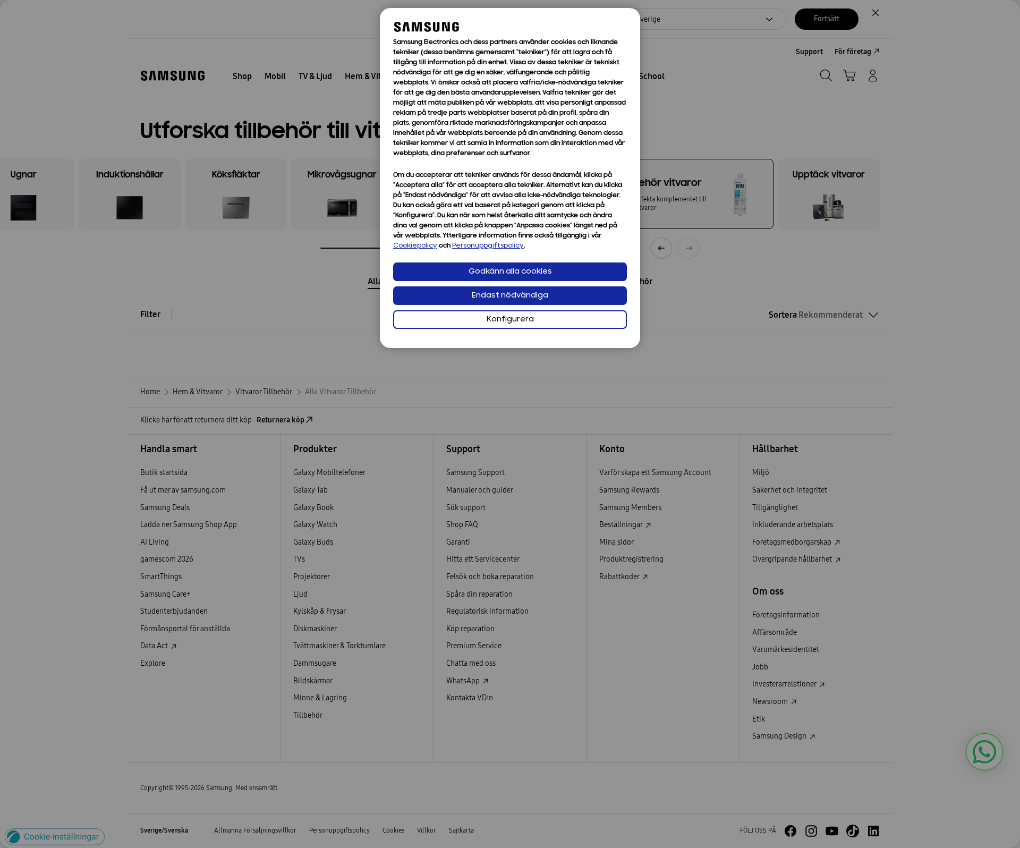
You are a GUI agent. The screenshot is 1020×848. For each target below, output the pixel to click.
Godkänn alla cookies (510, 272)
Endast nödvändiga (510, 296)
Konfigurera (510, 320)
